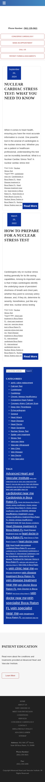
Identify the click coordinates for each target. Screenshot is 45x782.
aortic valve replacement (22, 383)
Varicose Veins (17, 441)
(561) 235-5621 (22, 755)
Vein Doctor (16, 455)
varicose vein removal (27, 562)
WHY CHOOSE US (22, 708)
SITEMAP (22, 736)
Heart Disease (17, 421)
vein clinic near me (21, 568)
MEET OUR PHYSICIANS (22, 712)
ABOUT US (22, 705)
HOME (22, 701)
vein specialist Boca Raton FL (22, 603)
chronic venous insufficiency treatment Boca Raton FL (23, 517)
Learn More (10, 676)
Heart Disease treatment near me (13, 188)
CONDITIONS (22, 715)
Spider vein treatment (20, 434)
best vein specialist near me (17, 489)
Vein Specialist (17, 459)
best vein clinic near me (19, 484)
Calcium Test (16, 386)
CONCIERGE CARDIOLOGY (22, 36)
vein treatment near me (30, 618)
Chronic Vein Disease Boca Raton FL (28, 502)
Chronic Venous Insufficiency (24, 396)
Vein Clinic (15, 448)
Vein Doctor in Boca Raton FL (21, 593)
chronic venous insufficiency (16, 505)
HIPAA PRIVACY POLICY (22, 729)
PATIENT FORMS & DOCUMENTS (22, 56)
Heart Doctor (16, 424)
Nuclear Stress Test (20, 431)
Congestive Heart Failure (22, 400)
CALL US (22, 50)
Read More (30, 205)
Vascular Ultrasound (20, 445)
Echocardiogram (18, 410)
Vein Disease (17, 452)
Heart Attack (16, 417)
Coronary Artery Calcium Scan (24, 403)
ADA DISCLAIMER (22, 732)
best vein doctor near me (27, 487)
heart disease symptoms (30, 523)
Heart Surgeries (18, 428)
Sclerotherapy (13, 556)
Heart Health (15, 545)
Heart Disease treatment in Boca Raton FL (12, 182)
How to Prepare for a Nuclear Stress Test (21, 235)
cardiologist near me (20, 493)
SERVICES (22, 718)
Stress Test (16, 438)
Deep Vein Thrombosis (21, 407)
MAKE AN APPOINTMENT (22, 43)
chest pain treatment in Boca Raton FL (13, 318)
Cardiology (15, 393)
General (14, 414)
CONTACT (22, 725)
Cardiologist (16, 390)
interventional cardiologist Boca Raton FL (13, 341)
